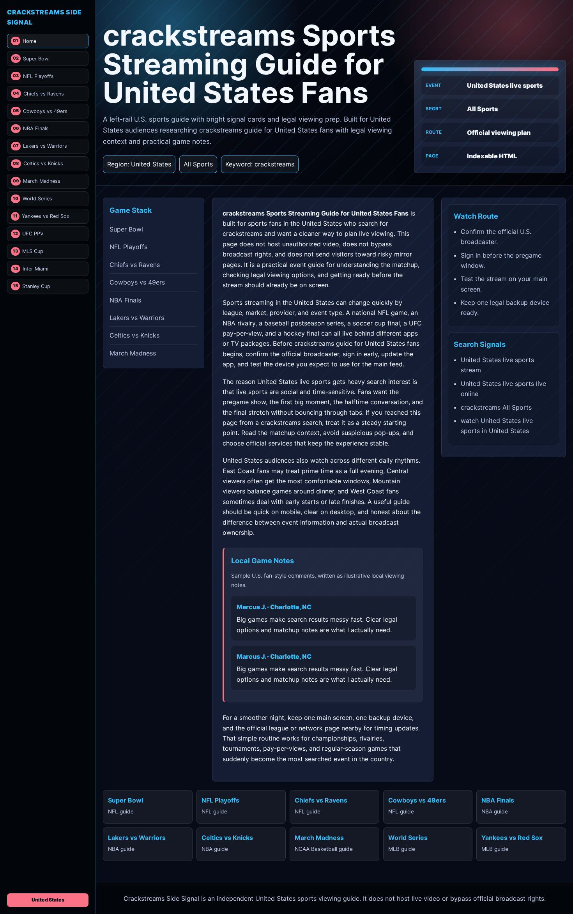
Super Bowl (31, 59)
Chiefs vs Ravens (38, 94)
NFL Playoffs (33, 76)
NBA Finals (31, 128)
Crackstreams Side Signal (44, 17)
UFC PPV (28, 234)
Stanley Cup (31, 286)
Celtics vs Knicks (38, 163)
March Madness (36, 181)
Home (24, 41)
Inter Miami (30, 269)
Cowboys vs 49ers (40, 111)
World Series (32, 199)
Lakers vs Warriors (40, 146)
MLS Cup (28, 251)
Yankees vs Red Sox (41, 216)
